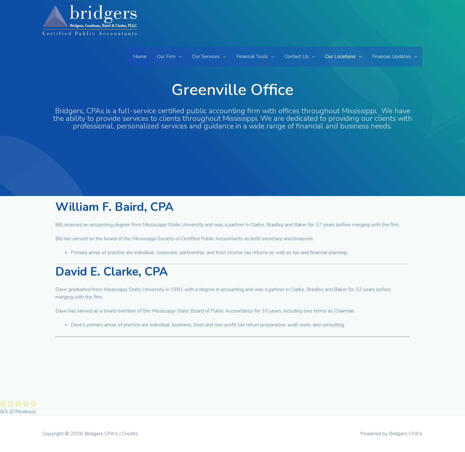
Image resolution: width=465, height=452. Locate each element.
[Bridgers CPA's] (90, 25)
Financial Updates (391, 56)
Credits (130, 433)
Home (140, 56)
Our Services (206, 56)
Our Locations (340, 56)
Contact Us (296, 56)
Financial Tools (252, 56)
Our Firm (166, 56)
